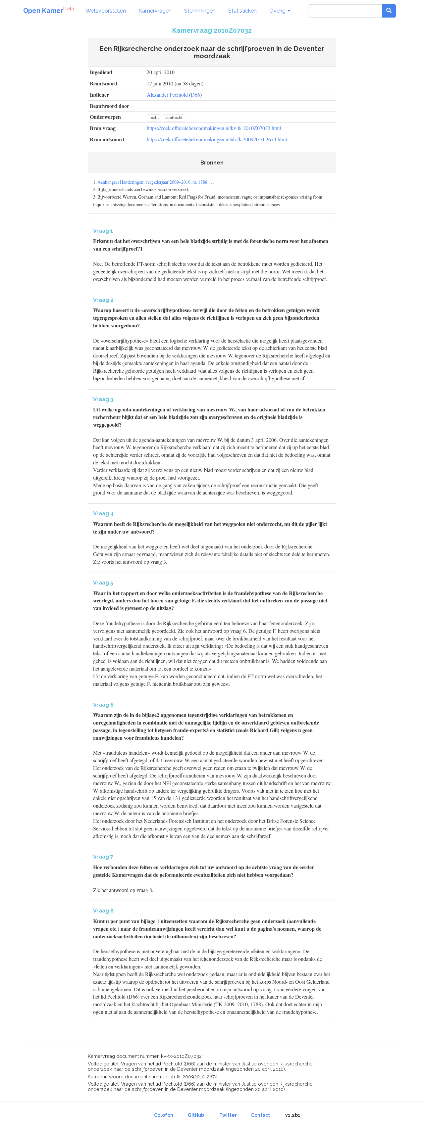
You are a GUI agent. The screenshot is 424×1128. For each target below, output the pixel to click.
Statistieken (242, 11)
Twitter (228, 1115)
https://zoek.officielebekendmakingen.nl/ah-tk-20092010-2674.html (217, 139)
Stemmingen (200, 11)
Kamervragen (155, 11)
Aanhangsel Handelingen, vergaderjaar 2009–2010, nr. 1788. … (155, 182)
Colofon (163, 1115)
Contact (260, 1115)
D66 (195, 94)
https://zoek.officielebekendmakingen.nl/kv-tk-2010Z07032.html (214, 127)
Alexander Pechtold (167, 94)
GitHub (196, 1115)
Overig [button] (278, 11)
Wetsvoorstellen (105, 11)
